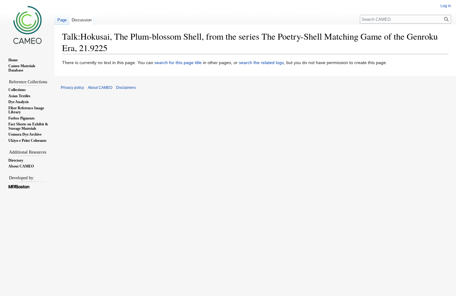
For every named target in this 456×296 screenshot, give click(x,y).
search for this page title (178, 62)
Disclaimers (126, 87)
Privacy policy (72, 87)
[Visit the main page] (27, 25)
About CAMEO (100, 87)
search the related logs (261, 62)
